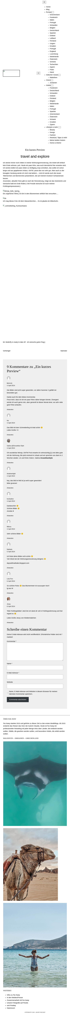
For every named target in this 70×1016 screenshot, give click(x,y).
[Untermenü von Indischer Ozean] (59, 75)
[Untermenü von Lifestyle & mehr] (59, 127)
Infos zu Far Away (13, 995)
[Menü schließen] (44, 2)
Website (10, 682)
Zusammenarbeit (13, 1000)
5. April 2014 (11, 551)
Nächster (64, 351)
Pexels (25, 1003)
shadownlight (11, 473)
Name (9, 663)
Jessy (9, 604)
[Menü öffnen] (38, 73)
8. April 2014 (11, 606)
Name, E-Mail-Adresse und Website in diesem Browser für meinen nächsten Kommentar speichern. (33, 693)
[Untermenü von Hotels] (52, 85)
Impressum (11, 1008)
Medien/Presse (17, 997)
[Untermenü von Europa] (52, 12)
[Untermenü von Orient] (52, 80)
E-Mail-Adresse (13, 673)
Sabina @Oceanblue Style (15, 446)
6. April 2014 (11, 581)
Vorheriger (6, 351)
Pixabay (13, 1005)
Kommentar (11, 641)
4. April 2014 (11, 385)
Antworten (10, 409)
